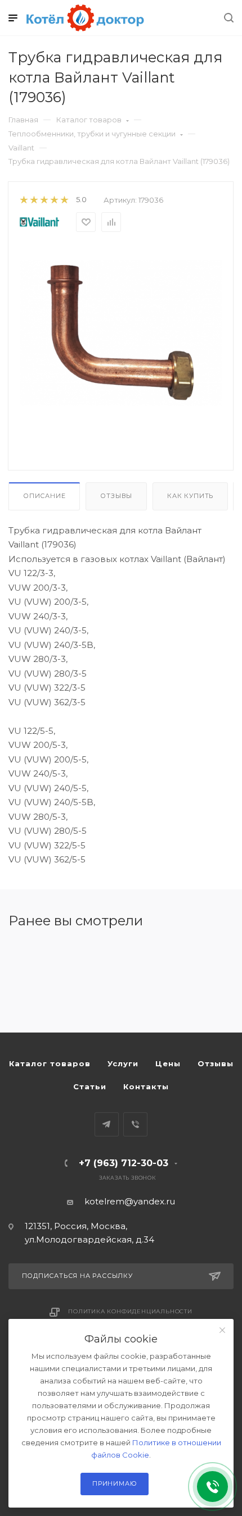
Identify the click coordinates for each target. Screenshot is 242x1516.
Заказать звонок (127, 1178)
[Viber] (135, 1124)
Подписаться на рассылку (77, 1276)
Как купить (190, 496)
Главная (23, 119)
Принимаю (114, 1483)
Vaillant (21, 147)
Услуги (122, 1063)
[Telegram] (107, 1124)
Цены (168, 1063)
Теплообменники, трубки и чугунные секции (92, 133)
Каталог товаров (89, 119)
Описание (44, 496)
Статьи (89, 1086)
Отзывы (116, 496)
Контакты (146, 1086)
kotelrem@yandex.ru (129, 1201)
